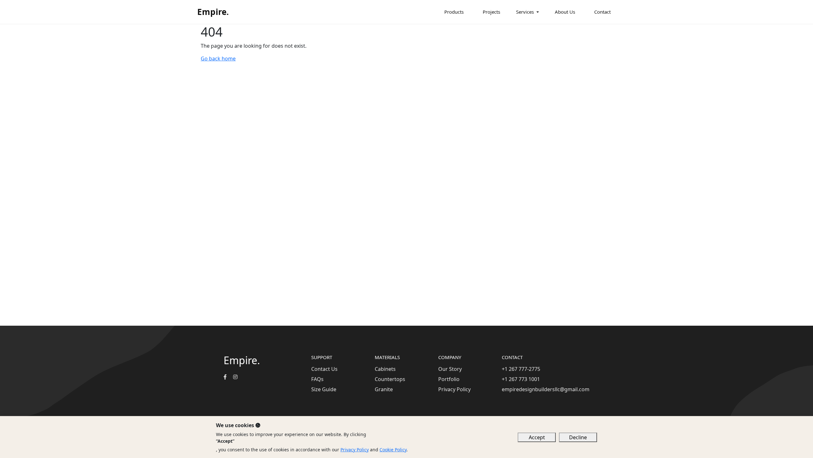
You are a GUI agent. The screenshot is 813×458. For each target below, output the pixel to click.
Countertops (390, 379)
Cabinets (385, 368)
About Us (565, 12)
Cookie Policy (393, 450)
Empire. (213, 11)
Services (525, 12)
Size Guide (323, 389)
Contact (602, 12)
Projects (491, 12)
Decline (578, 437)
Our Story (450, 368)
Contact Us (324, 368)
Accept (537, 437)
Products (454, 12)
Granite (384, 389)
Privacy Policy (454, 389)
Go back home (218, 58)
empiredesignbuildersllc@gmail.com (545, 389)
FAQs (317, 379)
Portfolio (449, 379)
